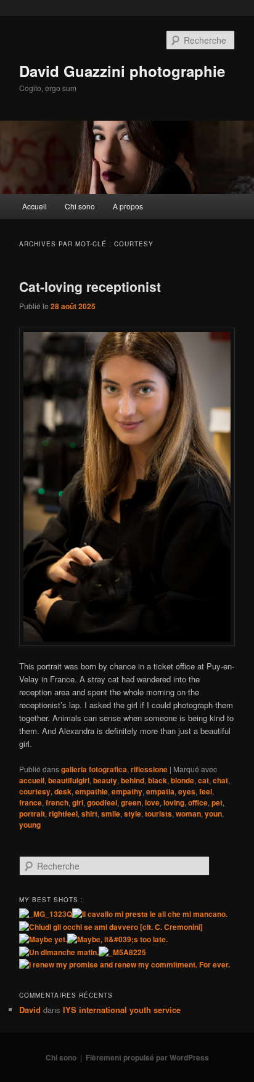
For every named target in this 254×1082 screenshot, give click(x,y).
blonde (182, 780)
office (198, 802)
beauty (105, 780)
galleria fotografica (94, 769)
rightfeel (63, 813)
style (132, 813)
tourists (158, 813)
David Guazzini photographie (122, 70)
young (30, 824)
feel (205, 791)
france (30, 802)
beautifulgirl (68, 780)
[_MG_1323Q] (45, 913)
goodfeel (102, 802)
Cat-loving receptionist (90, 286)
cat (203, 780)
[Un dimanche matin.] (59, 952)
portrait (32, 813)
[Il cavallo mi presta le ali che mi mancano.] (149, 913)
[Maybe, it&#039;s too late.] (117, 939)
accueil (31, 780)
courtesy (35, 791)
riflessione (149, 769)
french (57, 802)
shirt (89, 813)
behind (132, 780)
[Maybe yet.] (43, 939)
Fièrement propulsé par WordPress (147, 1057)
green (131, 802)
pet (217, 802)
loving (173, 802)
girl (77, 802)
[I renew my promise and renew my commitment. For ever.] (124, 964)
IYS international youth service (122, 1009)
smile (110, 813)
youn (213, 813)
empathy (127, 791)
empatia (160, 791)
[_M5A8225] (122, 952)
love (152, 802)
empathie (91, 791)
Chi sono (80, 206)
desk (63, 791)
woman (188, 813)
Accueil (34, 206)
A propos (128, 206)
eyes (186, 791)
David (30, 1009)
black (157, 780)
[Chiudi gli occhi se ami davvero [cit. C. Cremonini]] (111, 926)
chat (220, 780)
